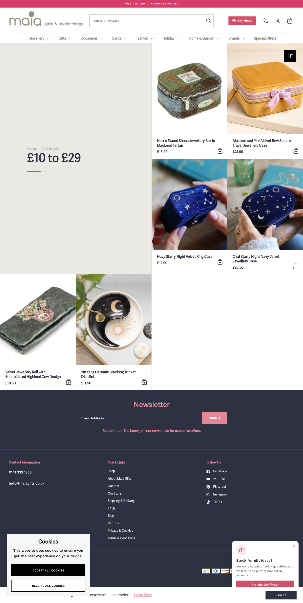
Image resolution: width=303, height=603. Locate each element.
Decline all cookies (48, 585)
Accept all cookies (48, 570)
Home (32, 149)
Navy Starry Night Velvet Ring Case (189, 216)
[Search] (208, 21)
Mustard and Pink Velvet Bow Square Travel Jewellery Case (265, 101)
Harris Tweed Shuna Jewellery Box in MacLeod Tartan (189, 101)
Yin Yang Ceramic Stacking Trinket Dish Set (114, 332)
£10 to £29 (50, 149)
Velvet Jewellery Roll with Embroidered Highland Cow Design (38, 332)
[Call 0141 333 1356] (265, 20)
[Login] (277, 20)
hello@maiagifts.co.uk (26, 483)
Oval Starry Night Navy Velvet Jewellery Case (265, 216)
